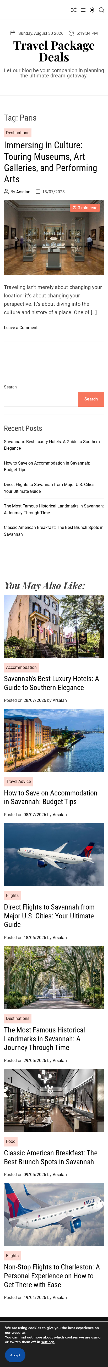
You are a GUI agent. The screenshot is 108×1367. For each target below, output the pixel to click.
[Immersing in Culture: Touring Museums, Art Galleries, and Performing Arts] (54, 237)
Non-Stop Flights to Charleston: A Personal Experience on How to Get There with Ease (52, 1276)
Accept (15, 1355)
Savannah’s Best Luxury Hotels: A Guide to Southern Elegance (51, 683)
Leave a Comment (20, 327)
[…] (94, 312)
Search (10, 387)
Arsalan (23, 191)
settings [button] (48, 1342)
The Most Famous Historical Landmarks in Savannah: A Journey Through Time (44, 1039)
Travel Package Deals (54, 51)
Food (10, 1141)
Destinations (17, 132)
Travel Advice (18, 781)
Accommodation (21, 667)
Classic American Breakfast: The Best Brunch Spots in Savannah (51, 1157)
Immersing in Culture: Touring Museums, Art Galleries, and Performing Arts (50, 162)
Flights (12, 895)
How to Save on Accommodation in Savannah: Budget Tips (51, 797)
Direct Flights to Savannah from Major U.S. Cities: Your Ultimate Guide (49, 916)
